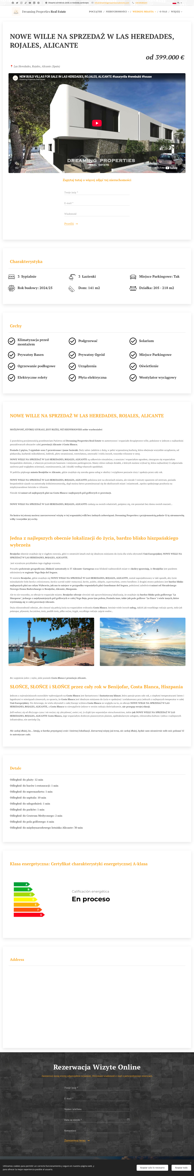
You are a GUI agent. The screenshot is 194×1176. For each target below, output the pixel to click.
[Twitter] (17, 2)
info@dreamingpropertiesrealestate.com (112, 2)
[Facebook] (13, 2)
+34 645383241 (141, 2)
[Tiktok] (25, 2)
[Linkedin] (34, 2)
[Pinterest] (38, 2)
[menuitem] (96, 11)
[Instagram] (21, 2)
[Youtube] (30, 2)
